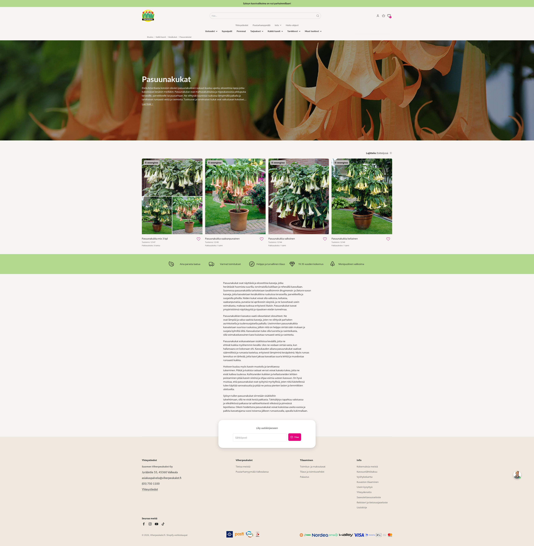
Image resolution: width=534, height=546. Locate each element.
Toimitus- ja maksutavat (312, 466)
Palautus (304, 476)
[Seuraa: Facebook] (144, 524)
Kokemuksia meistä (367, 466)
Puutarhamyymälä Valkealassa (252, 471)
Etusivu (150, 37)
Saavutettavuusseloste (369, 497)
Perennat (241, 31)
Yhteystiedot (241, 25)
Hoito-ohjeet (292, 25)
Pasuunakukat (185, 37)
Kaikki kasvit (274, 31)
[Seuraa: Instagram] (150, 524)
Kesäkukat (172, 37)
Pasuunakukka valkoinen (281, 238)
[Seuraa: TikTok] (163, 524)
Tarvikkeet (292, 31)
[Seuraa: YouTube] (156, 524)
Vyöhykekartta (364, 476)
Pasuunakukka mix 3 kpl (155, 238)
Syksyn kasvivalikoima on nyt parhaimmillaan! (267, 3)
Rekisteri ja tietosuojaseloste (372, 502)
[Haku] (317, 15)
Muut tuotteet (312, 31)
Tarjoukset (255, 31)
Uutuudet (210, 31)
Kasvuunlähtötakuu (367, 471)
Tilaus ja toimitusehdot (312, 471)
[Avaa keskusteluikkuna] (517, 475)
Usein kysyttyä (364, 487)
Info (277, 25)
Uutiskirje (362, 507)
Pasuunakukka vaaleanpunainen (222, 238)
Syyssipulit (227, 31)
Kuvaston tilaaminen (368, 482)
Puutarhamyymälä (261, 25)
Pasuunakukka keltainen (345, 238)
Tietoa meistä (243, 466)
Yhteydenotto (364, 492)
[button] (389, 16)
